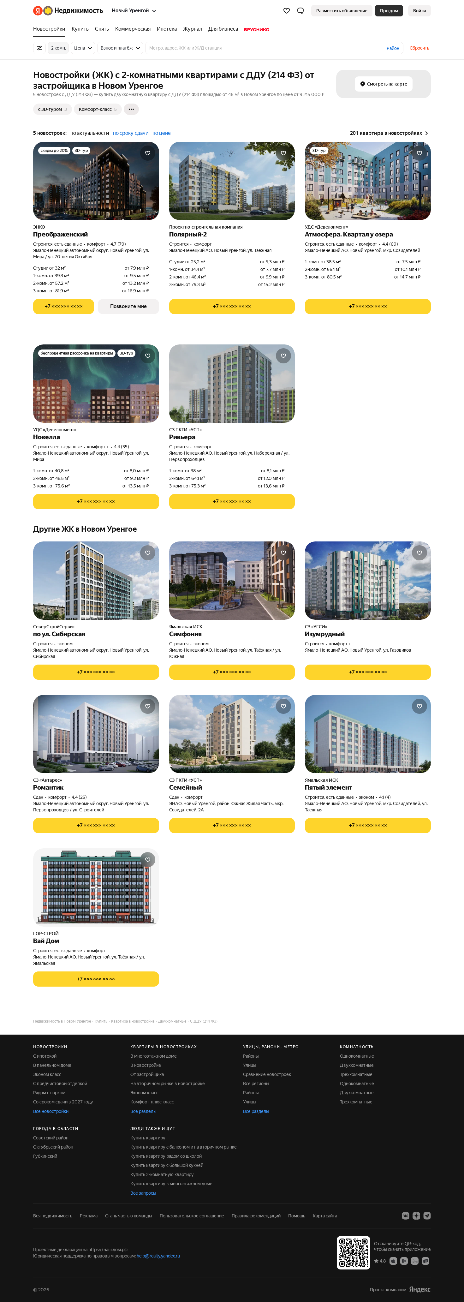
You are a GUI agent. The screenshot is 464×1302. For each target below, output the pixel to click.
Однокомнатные (357, 1056)
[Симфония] (232, 580)
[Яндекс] (420, 1290)
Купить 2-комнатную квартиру (162, 1174)
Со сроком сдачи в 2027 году (63, 1101)
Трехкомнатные (356, 1074)
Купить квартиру (147, 1137)
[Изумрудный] (368, 580)
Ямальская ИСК (185, 626)
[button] (300, 10)
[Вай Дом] (96, 887)
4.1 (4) (385, 797)
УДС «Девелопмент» (326, 227)
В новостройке (145, 1065)
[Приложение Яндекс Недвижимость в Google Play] (404, 1260)
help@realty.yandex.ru (158, 1255)
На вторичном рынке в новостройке (167, 1083)
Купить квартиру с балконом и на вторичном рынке (183, 1147)
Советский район (50, 1137)
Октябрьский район (53, 1147)
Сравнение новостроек (267, 1074)
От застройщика (147, 1074)
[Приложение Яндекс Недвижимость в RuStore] (425, 1260)
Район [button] (393, 48)
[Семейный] (232, 734)
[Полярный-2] (232, 181)
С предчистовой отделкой (60, 1083)
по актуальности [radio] (89, 133)
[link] (419, 10)
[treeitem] (50, 29)
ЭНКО (39, 227)
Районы (251, 1056)
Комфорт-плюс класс (152, 1101)
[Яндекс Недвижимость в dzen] (416, 1216)
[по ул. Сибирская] (96, 580)
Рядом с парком (49, 1092)
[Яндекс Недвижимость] (68, 10)
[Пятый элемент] (368, 734)
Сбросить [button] (419, 48)
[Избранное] (286, 10)
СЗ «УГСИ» (316, 626)
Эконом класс (47, 1074)
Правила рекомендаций (256, 1215)
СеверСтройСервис (54, 626)
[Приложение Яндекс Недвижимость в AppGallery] (415, 1260)
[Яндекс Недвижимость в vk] (405, 1216)
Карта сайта (325, 1215)
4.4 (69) (390, 244)
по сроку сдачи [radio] (131, 133)
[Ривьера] (232, 383)
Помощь (296, 1215)
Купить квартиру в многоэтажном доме (171, 1183)
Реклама (89, 1215)
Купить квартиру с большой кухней (166, 1165)
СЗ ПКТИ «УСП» (185, 429)
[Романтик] (96, 734)
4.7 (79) (118, 244)
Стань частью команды (128, 1215)
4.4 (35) (121, 446)
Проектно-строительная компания (206, 227)
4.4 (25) (79, 797)
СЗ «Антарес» (47, 780)
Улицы (249, 1065)
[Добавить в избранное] (147, 153)
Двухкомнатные (357, 1065)
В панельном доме (52, 1065)
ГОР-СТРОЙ (46, 933)
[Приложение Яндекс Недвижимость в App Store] (393, 1260)
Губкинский (45, 1156)
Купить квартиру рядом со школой (166, 1156)
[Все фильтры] (39, 48)
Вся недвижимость (52, 1215)
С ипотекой (45, 1056)
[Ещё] (131, 109)
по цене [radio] (161, 133)
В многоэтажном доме (153, 1056)
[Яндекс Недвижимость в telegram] (427, 1216)
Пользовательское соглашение (192, 1215)
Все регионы (256, 1083)
